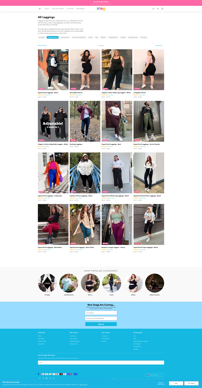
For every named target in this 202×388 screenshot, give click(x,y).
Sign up (101, 324)
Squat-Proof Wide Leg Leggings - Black (115, 196)
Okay (176, 383)
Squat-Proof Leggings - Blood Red (50, 247)
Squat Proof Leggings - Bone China (82, 247)
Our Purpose (73, 338)
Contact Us (105, 336)
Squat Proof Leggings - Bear (111, 144)
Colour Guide (42, 341)
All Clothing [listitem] (41, 37)
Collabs (104, 341)
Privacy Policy (83, 384)
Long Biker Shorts (140, 93)
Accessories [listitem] (144, 37)
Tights (47, 8)
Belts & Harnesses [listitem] (133, 37)
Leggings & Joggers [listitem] (53, 37)
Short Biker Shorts (76, 93)
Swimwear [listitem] (123, 37)
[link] (158, 9)
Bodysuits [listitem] (103, 37)
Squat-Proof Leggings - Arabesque (50, 196)
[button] (40, 9)
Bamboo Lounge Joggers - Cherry (113, 247)
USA (135, 338)
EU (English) (137, 344)
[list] (101, 37)
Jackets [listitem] (90, 37)
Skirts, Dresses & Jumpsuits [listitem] (79, 37)
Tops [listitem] (96, 37)
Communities (105, 338)
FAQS (39, 336)
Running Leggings (76, 144)
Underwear (80, 8)
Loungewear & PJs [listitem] (113, 37)
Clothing (70, 8)
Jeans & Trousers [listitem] (65, 37)
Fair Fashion (73, 336)
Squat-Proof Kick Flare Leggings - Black (147, 196)
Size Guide (41, 338)
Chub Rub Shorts (58, 8)
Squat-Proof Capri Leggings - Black (146, 247)
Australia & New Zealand (141, 341)
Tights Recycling (74, 341)
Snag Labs (41, 344)
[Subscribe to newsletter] (162, 363)
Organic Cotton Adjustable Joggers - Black (53, 144)
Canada (136, 349)
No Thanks (191, 383)
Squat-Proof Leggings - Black (48, 93)
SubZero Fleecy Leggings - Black (81, 196)
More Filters (42, 45)
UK (134, 336)
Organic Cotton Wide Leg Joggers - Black (116, 93)
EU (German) (137, 346)
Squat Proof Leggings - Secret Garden (147, 144)
